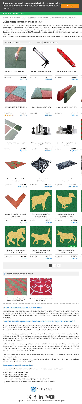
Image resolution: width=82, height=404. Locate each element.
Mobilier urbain (15, 17)
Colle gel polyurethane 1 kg (66, 71)
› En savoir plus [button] (8, 8)
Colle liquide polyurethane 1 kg (15, 71)
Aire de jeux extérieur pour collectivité (35, 17)
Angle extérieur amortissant (15, 143)
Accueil (5, 17)
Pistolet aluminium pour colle (41, 71)
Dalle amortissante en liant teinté (16, 107)
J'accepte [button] (70, 6)
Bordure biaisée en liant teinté (41, 107)
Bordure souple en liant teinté (66, 107)
